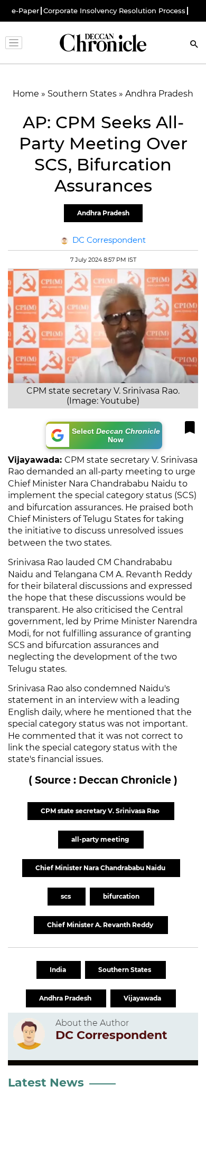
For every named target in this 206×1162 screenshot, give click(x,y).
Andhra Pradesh (103, 213)
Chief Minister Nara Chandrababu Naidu (101, 868)
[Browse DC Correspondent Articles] (29, 1034)
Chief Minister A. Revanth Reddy (101, 925)
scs (66, 896)
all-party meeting (100, 839)
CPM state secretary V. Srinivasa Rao (101, 811)
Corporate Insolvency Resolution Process (114, 11)
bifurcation (122, 896)
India (59, 970)
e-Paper (25, 11)
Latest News (46, 1082)
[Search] (194, 45)
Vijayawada (143, 998)
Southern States (125, 970)
